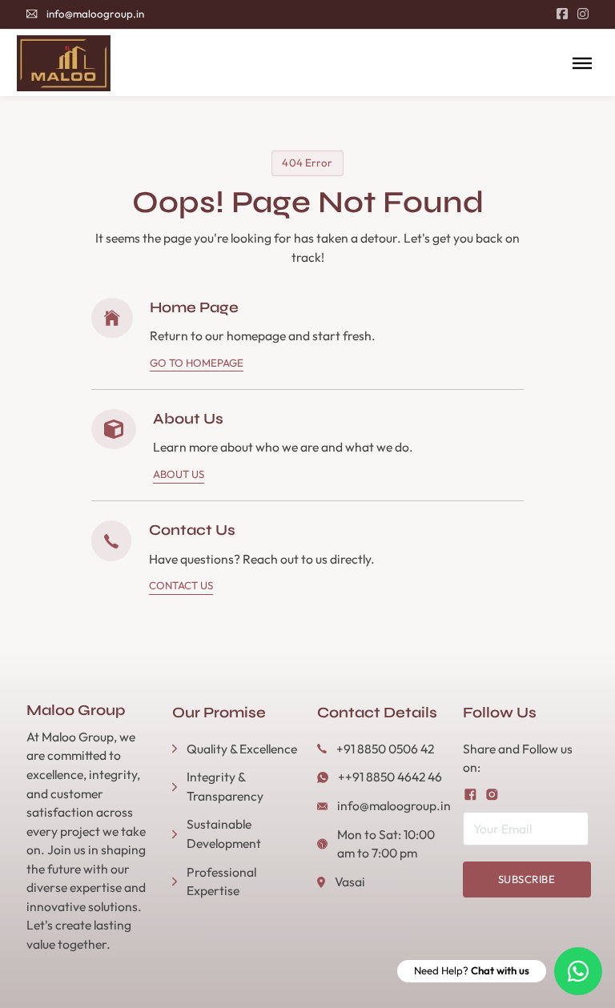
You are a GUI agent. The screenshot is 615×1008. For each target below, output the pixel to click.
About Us (178, 474)
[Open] (582, 63)
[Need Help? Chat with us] (578, 971)
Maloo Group (75, 710)
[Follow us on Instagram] (492, 794)
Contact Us (181, 585)
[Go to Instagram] (583, 14)
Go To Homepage (196, 362)
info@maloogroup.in (95, 13)
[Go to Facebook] (562, 14)
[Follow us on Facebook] (470, 794)
